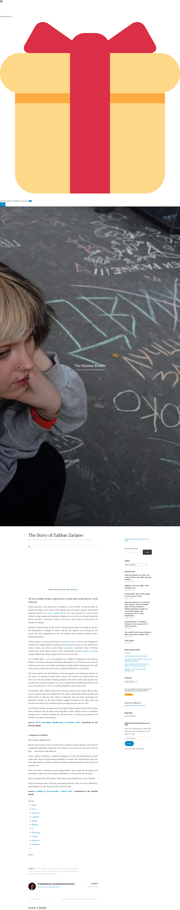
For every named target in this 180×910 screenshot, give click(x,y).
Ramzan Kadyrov (72, 871)
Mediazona (74, 589)
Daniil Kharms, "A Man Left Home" (136, 656)
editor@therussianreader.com (135, 705)
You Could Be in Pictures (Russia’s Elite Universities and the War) (138, 633)
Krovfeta (128, 653)
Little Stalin (129, 640)
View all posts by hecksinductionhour (49, 887)
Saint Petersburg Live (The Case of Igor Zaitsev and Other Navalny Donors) (138, 577)
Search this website (131, 548)
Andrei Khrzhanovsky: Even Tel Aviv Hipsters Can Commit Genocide (137, 665)
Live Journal (67, 868)
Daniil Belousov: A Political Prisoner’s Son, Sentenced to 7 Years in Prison (137, 624)
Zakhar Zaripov (52, 874)
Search (147, 552)
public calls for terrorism (57, 871)
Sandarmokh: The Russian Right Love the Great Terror (137, 595)
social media (62, 539)
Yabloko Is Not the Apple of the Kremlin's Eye (135, 670)
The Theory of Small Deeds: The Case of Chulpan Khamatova (138, 660)
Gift (2, 204)
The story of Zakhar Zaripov (56, 613)
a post (47, 659)
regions (56, 539)
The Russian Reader (90, 365)
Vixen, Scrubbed (35, 899)
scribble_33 (86, 651)
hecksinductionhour (36, 539)
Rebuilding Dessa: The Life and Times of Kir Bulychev (79, 899)
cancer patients (41, 868)
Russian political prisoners (37, 874)
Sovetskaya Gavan (67, 641)
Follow (129, 744)
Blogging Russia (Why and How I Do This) (137, 540)
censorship (49, 539)
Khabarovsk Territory (55, 868)
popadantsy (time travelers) (37, 871)
